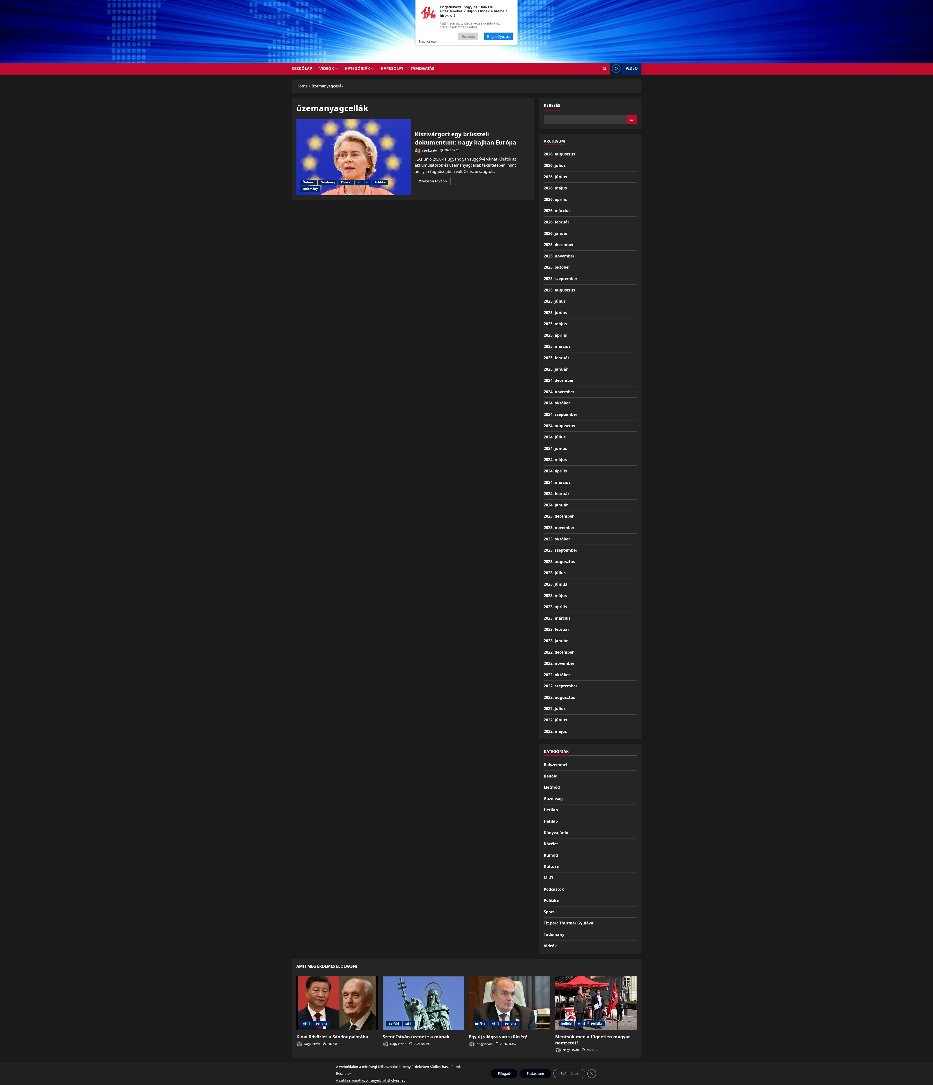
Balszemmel (555, 764)
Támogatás (422, 68)
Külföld (363, 182)
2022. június (555, 720)
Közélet (346, 182)
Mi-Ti (548, 877)
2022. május (555, 731)
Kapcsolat (392, 68)
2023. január (556, 640)
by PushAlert (429, 41)
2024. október (557, 403)
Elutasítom (535, 1073)
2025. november (559, 256)
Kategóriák (357, 68)
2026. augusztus (559, 154)
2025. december (559, 244)
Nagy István (311, 1044)
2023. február (556, 629)
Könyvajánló (556, 832)
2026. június (555, 176)
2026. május (555, 188)
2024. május (555, 459)
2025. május (555, 323)
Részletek (343, 1073)
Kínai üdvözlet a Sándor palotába (332, 1037)
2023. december (559, 516)
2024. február (556, 493)
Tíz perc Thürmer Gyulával (569, 923)
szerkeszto (429, 150)
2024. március (557, 482)
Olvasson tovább (435, 182)
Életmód (308, 182)
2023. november (559, 527)
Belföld (550, 776)
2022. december (559, 652)
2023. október (557, 539)
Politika (380, 182)
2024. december (559, 380)
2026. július (555, 165)
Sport (549, 911)
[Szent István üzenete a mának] (423, 1003)
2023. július (555, 572)
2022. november (559, 663)
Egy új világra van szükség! (498, 1037)
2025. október (557, 267)
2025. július (555, 301)
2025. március (557, 346)
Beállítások (569, 1073)
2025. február (556, 357)
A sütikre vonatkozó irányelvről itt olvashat (370, 1080)
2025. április (555, 335)
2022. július (555, 708)
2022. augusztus (559, 697)
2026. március (557, 210)
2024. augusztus (559, 425)
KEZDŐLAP (302, 68)
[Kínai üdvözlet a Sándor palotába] (337, 1003)
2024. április (555, 471)
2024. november (559, 391)
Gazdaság (328, 182)
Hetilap (551, 809)
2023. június (555, 584)
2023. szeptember (560, 550)
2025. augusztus (559, 290)
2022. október (557, 674)
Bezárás (468, 36)
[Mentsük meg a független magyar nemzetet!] (596, 1003)
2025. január (556, 369)
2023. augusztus (559, 561)
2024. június (555, 448)
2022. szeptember (560, 686)
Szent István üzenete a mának (416, 1037)
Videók (326, 68)
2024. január (556, 505)
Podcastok (554, 889)
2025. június (555, 312)
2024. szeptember (560, 414)
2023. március (557, 618)
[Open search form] (604, 68)
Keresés (552, 105)
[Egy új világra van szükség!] (509, 1003)
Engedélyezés (498, 36)
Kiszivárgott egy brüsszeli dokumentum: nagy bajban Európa (353, 157)
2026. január (556, 233)
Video (632, 68)
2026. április (555, 199)
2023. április (555, 606)
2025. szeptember (560, 278)
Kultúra (551, 866)
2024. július (555, 437)
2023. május (555, 595)
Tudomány (310, 189)
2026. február (556, 222)
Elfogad (504, 1073)
